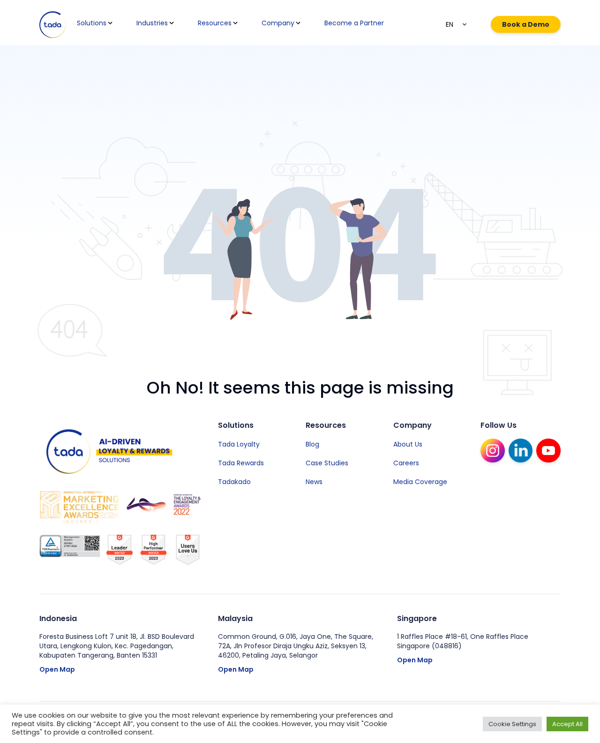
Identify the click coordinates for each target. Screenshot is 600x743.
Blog (312, 444)
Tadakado (234, 481)
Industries (152, 23)
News (314, 481)
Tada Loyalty (239, 444)
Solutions (91, 23)
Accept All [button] (567, 724)
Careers (406, 463)
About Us (407, 444)
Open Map (57, 669)
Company (278, 23)
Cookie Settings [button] (512, 724)
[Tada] (52, 24)
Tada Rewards (241, 463)
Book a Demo (525, 24)
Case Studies (327, 463)
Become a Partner (354, 23)
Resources (215, 23)
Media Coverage (420, 481)
